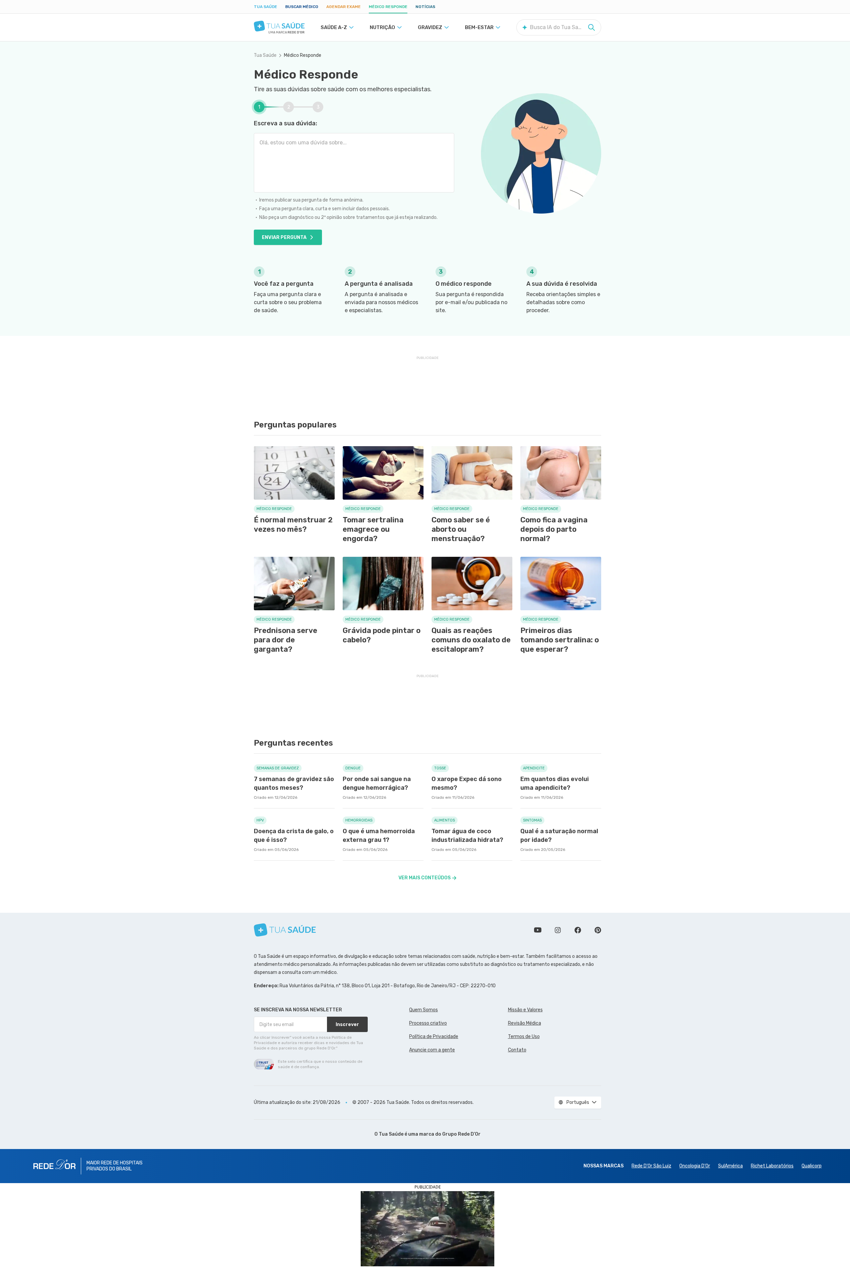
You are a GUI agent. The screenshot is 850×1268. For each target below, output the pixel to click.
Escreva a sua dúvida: (285, 123)
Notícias (425, 6)
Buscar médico (301, 6)
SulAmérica (730, 1166)
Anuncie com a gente (432, 1050)
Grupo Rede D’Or (461, 1134)
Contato (517, 1050)
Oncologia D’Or (694, 1166)
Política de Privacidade (433, 1036)
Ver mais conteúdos (424, 878)
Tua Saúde (265, 6)
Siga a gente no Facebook (577, 930)
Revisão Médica (524, 1023)
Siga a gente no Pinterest (597, 930)
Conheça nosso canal (537, 930)
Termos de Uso (524, 1036)
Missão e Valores (525, 1010)
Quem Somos (423, 1010)
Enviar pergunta (284, 237)
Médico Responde (388, 6)
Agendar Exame (343, 6)
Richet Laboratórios (772, 1166)
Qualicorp (812, 1166)
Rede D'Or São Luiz (651, 1166)
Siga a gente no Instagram (557, 930)
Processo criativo (428, 1023)
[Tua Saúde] (279, 26)
